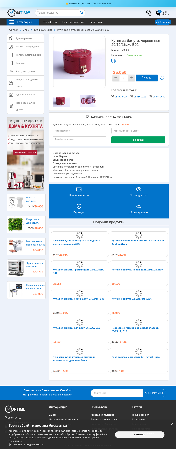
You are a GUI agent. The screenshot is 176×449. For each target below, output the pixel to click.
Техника (20, 63)
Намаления (138, 419)
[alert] (88, 434)
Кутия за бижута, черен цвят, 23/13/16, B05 (137, 269)
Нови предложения (73, 22)
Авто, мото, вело (25, 71)
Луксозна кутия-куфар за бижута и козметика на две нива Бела (74, 359)
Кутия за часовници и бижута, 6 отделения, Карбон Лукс (138, 242)
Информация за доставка (63, 419)
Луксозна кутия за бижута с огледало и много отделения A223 (77, 242)
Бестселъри (96, 22)
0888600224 (140, 96)
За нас (52, 414)
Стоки (26, 29)
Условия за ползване (102, 414)
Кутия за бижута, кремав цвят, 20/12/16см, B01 (78, 271)
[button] (60, 444)
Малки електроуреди (28, 46)
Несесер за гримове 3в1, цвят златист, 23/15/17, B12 (135, 329)
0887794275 (121, 96)
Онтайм (13, 29)
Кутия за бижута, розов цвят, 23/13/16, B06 (78, 298)
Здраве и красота (26, 94)
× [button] (172, 424)
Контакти (165, 22)
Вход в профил (140, 414)
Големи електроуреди (28, 54)
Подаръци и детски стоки (27, 83)
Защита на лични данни (104, 419)
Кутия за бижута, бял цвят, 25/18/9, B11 (76, 327)
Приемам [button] (140, 434)
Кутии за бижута (43, 29)
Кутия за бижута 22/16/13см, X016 (132, 298)
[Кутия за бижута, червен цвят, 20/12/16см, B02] (79, 62)
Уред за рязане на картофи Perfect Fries (136, 357)
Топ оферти (50, 22)
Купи (148, 77)
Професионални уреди (25, 106)
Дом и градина (24, 38)
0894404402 (160, 96)
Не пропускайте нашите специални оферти (47, 392)
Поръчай (138, 139)
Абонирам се (154, 392)
